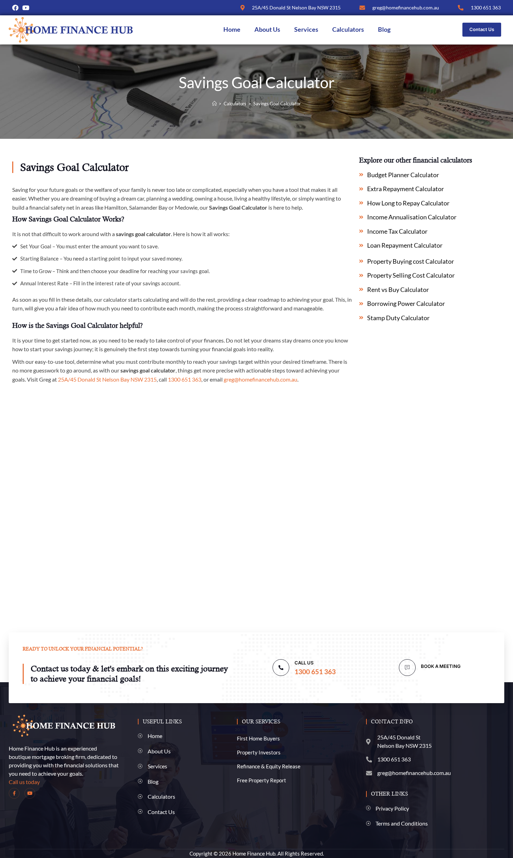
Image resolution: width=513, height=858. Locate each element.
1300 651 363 (184, 379)
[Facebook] (15, 8)
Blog (384, 29)
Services (306, 29)
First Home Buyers (258, 738)
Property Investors (259, 752)
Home (231, 29)
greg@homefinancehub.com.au (260, 379)
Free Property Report (261, 780)
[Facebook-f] (14, 793)
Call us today (24, 781)
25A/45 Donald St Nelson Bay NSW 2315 (107, 379)
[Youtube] (26, 8)
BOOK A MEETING (441, 666)
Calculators (348, 29)
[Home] (214, 103)
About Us (267, 29)
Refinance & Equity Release (268, 766)
